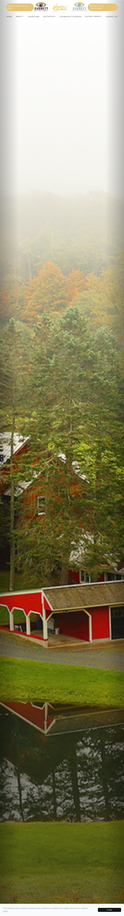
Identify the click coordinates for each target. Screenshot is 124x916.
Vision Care (33, 17)
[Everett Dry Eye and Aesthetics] (74, 7)
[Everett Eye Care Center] (47, 7)
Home (9, 17)
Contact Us (111, 17)
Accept (109, 910)
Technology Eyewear (70, 17)
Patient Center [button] (92, 16)
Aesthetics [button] (48, 16)
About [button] (19, 16)
